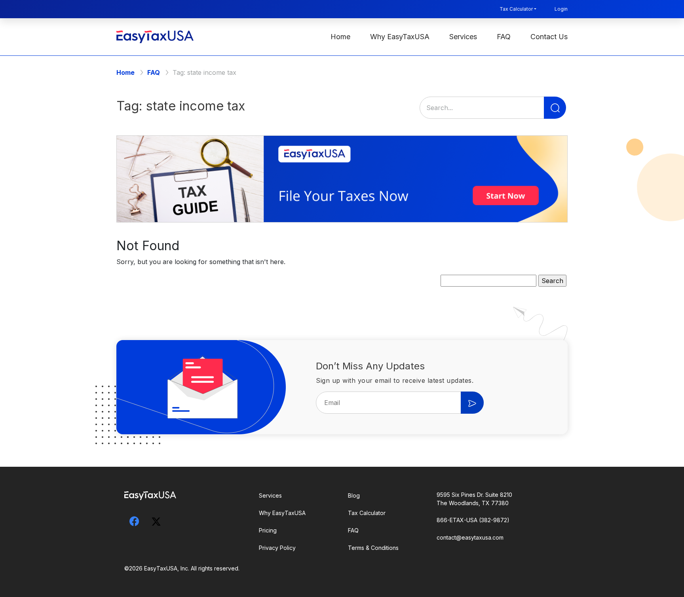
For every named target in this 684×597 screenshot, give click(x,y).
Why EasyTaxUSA (399, 36)
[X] (156, 520)
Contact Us (549, 36)
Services (463, 36)
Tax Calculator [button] (516, 9)
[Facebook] (134, 521)
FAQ (504, 36)
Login (561, 9)
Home (340, 36)
